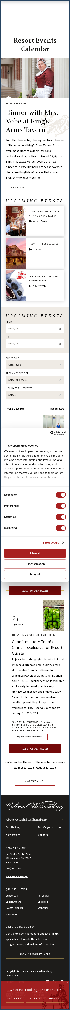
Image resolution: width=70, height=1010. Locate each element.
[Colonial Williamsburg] (35, 810)
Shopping (43, 902)
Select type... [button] (15, 365)
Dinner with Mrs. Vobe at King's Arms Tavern (32, 121)
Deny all (35, 574)
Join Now (35, 249)
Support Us (12, 896)
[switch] (61, 506)
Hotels (35, 998)
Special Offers (13, 902)
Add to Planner (35, 590)
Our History (13, 827)
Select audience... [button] (17, 380)
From (9, 322)
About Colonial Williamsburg (26, 820)
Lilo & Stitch (37, 286)
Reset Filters (57, 409)
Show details (51, 542)
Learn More (21, 187)
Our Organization (49, 827)
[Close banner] (67, 983)
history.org (12, 914)
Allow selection (35, 563)
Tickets (15, 998)
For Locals (43, 896)
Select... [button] (12, 395)
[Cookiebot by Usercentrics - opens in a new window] (50, 433)
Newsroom (13, 835)
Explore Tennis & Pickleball (29, 736)
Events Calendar (14, 908)
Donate (55, 998)
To (7, 337)
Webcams (43, 908)
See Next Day (35, 781)
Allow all (35, 553)
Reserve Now (38, 221)
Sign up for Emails (35, 954)
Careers (43, 835)
